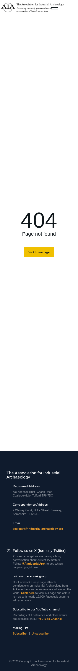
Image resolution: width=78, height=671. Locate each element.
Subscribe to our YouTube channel (36, 609)
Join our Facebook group (30, 576)
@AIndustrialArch (34, 563)
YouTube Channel (50, 618)
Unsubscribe (40, 633)
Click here (27, 593)
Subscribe (19, 633)
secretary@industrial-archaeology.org (38, 528)
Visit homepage (39, 252)
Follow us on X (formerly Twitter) (39, 551)
